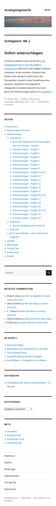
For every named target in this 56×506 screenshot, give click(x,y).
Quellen (11, 241)
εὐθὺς (33, 102)
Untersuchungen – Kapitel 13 (27, 187)
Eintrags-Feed (14, 435)
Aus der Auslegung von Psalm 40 (29, 225)
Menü (47, 10)
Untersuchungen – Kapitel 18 (27, 203)
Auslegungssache (17, 10)
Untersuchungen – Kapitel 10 (27, 176)
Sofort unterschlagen (23, 53)
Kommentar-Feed (15, 439)
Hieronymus (15, 138)
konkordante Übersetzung (14, 102)
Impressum (12, 126)
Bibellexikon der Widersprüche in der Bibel (27, 349)
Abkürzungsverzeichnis (18, 130)
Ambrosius (15, 222)
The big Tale (13, 248)
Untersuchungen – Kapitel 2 (26, 153)
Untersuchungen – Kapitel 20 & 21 (29, 210)
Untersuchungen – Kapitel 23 (27, 218)
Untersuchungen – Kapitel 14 (27, 191)
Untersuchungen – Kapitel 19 (27, 206)
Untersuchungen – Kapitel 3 (26, 157)
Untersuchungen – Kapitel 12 (27, 184)
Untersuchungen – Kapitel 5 (26, 165)
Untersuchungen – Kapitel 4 (26, 161)
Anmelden (12, 431)
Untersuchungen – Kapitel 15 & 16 (29, 195)
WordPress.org (14, 443)
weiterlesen (46, 92)
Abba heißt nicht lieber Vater (38, 319)
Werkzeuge (12, 245)
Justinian (14, 229)
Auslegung (24, 99)
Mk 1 (27, 102)
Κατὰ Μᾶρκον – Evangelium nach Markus (27, 360)
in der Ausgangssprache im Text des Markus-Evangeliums (24, 65)
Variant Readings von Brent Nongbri (24, 356)
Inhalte (10, 256)
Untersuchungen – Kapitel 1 (26, 149)
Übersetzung (35, 99)
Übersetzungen (14, 134)
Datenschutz (13, 252)
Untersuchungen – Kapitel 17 (27, 199)
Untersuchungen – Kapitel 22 (27, 214)
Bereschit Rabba (15, 345)
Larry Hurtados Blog (16, 353)
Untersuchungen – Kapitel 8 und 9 (29, 172)
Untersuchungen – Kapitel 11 (27, 180)
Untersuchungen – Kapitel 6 (26, 168)
